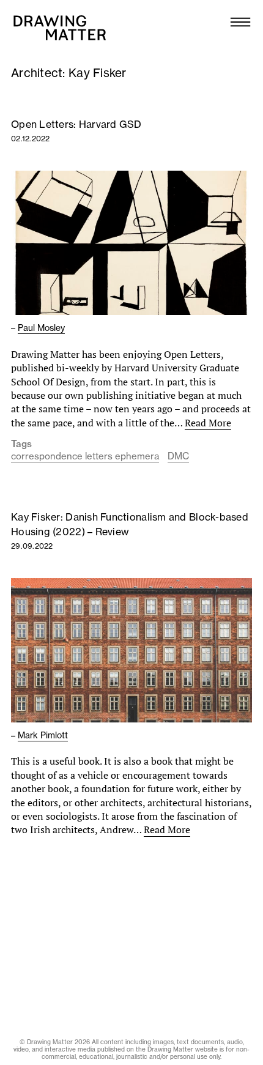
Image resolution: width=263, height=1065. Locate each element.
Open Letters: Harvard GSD (76, 124)
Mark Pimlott (43, 735)
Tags (21, 444)
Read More (208, 422)
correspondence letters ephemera (85, 456)
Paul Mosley (41, 327)
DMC (178, 456)
